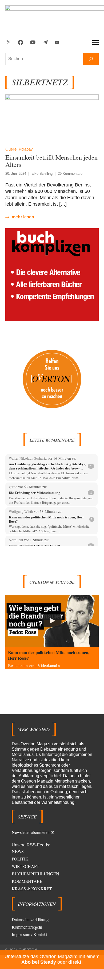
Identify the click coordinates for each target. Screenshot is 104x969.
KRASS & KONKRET (32, 888)
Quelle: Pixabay (19, 149)
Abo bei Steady (38, 962)
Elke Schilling (42, 174)
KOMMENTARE (27, 881)
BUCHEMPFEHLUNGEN (35, 873)
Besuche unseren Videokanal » (34, 665)
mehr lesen (23, 217)
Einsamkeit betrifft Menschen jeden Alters (51, 161)
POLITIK (20, 859)
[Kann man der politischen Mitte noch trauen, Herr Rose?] (52, 621)
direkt (74, 962)
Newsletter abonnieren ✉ (33, 832)
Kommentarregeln (27, 927)
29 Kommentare (70, 174)
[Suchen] (91, 59)
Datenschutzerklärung (30, 919)
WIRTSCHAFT (25, 866)
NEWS (18, 851)
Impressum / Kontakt (29, 934)
